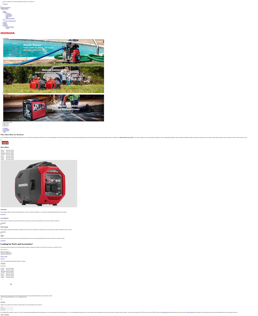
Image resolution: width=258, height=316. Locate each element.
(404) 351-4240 (6, 2)
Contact (7, 28)
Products (5, 12)
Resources (5, 25)
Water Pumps (9, 16)
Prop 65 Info (3, 291)
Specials (5, 23)
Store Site (5, 4)
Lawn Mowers (9, 14)
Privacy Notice (4, 282)
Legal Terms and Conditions (7, 286)
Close (2, 314)
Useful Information (10, 27)
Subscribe (3, 263)
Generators (8, 13)
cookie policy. (55, 295)
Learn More (3, 214)
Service (4, 22)
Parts (4, 19)
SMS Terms (3, 288)
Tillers (7, 17)
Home (4, 11)
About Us (5, 24)
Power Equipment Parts (11, 20)
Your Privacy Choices (5, 284)
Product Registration (10, 18)
